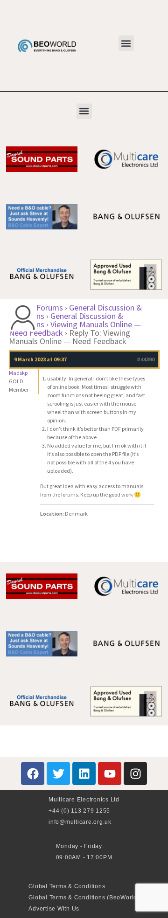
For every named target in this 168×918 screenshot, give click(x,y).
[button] (126, 43)
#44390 (145, 359)
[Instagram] (135, 773)
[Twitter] (58, 773)
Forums (49, 307)
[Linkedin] (84, 773)
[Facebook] (32, 773)
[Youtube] (109, 773)
